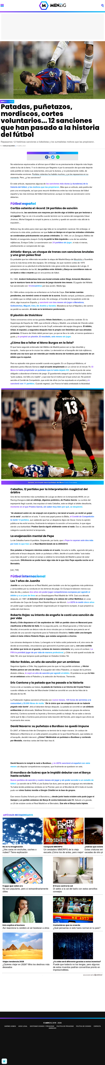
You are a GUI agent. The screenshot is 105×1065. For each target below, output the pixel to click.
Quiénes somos (10, 1026)
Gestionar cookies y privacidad (42, 1026)
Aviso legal (22, 1026)
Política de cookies (83, 1026)
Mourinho (78, 259)
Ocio (11, 101)
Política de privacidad (65, 1026)
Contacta (97, 1026)
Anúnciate (52, 1028)
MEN (4, 101)
